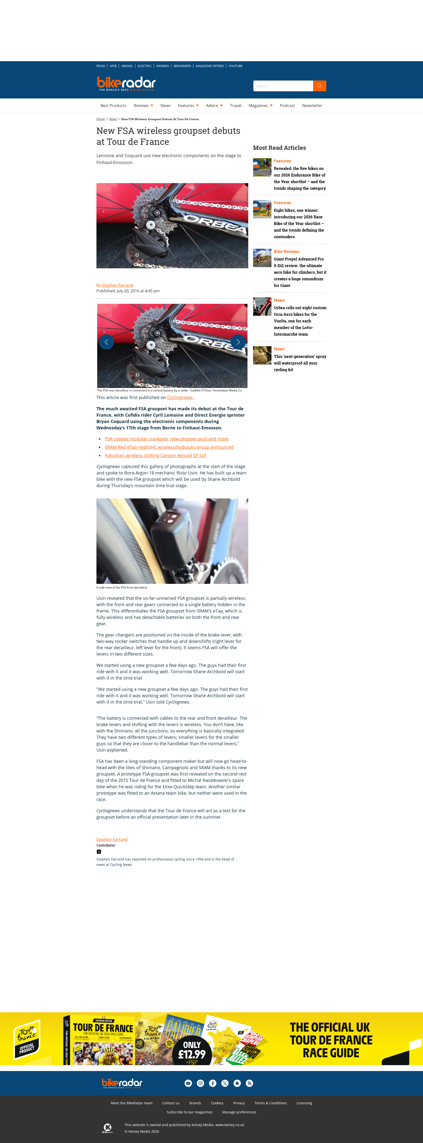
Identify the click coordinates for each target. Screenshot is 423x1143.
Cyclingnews (180, 397)
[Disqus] (177, 945)
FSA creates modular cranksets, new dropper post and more (166, 439)
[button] (172, 348)
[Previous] (106, 342)
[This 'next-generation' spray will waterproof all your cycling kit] (262, 355)
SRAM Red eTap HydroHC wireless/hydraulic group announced (169, 447)
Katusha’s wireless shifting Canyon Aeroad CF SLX (155, 455)
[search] (319, 86)
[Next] (238, 342)
